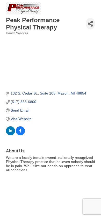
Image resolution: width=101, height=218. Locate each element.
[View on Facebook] (20, 134)
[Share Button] (90, 23)
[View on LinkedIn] (10, 134)
